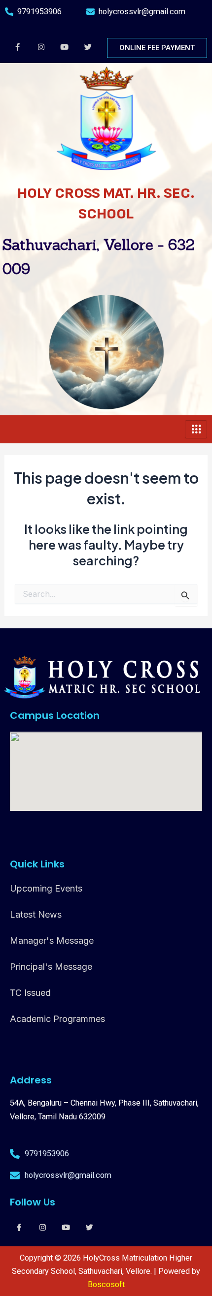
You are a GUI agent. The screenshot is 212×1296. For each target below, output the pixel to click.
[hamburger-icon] (196, 429)
